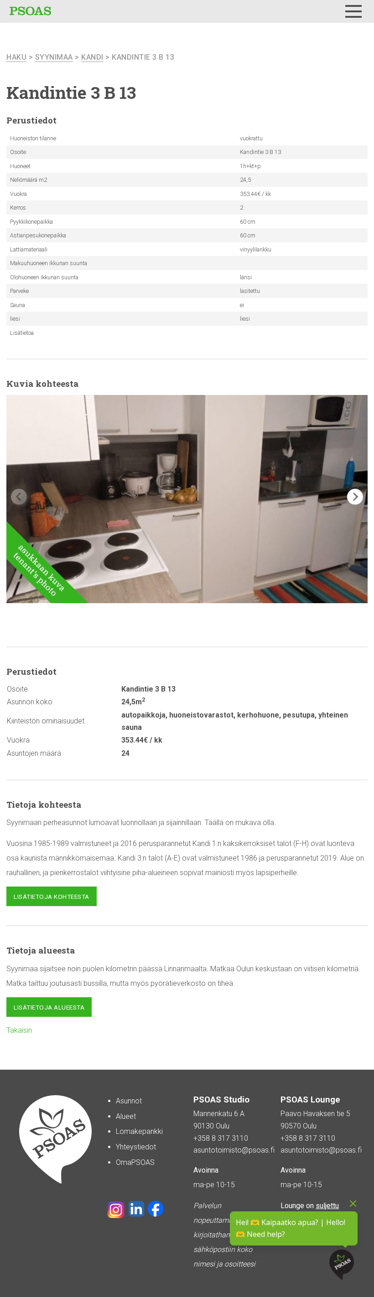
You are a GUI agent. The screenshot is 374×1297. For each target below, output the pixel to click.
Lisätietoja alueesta (49, 1007)
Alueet (126, 1116)
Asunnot (129, 1101)
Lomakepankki (139, 1131)
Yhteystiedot (136, 1147)
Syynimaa (54, 57)
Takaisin (19, 1030)
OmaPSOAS (135, 1162)
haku (16, 57)
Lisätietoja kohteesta (51, 896)
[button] (355, 497)
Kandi (92, 57)
